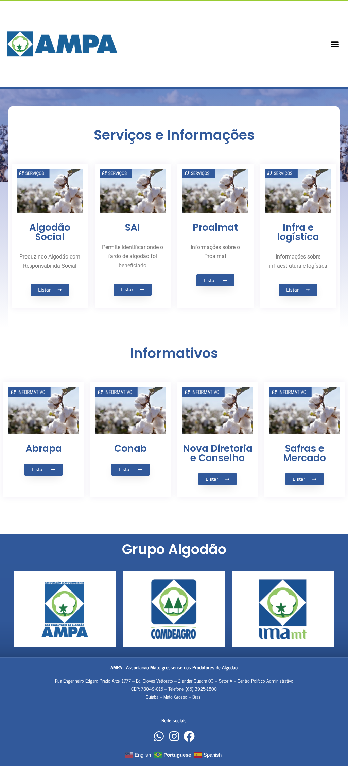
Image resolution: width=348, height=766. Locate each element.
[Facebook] (189, 736)
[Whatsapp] (159, 736)
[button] (334, 43)
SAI (132, 227)
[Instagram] (174, 736)
